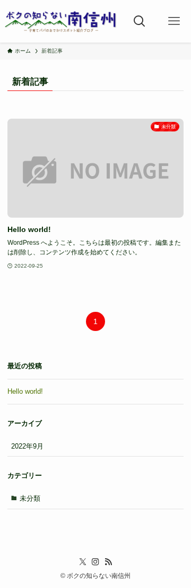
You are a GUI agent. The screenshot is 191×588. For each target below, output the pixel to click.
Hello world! (25, 391)
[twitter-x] (83, 562)
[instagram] (95, 562)
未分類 (30, 498)
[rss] (108, 562)
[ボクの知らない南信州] (61, 21)
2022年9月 (27, 446)
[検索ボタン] (140, 21)
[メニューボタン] (174, 21)
